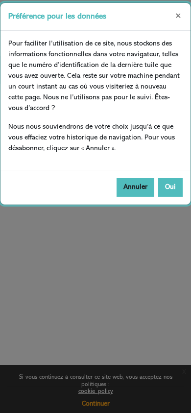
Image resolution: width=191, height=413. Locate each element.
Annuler (135, 187)
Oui (170, 187)
